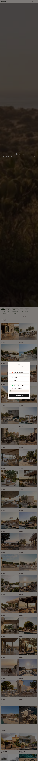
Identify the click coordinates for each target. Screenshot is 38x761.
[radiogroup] (19, 381)
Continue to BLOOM (19, 395)
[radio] (10, 372)
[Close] (29, 363)
